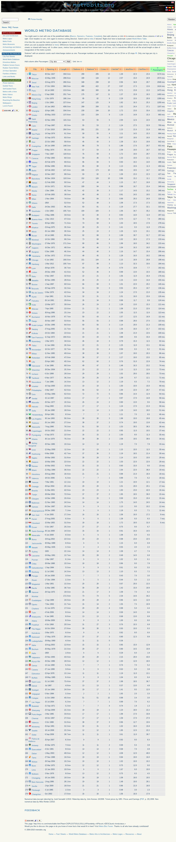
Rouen (34, 580)
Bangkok (35, 252)
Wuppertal (36, 584)
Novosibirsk (36, 382)
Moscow (35, 79)
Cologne (35, 698)
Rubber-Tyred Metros (11, 68)
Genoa (34, 666)
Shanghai (35, 111)
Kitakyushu (36, 617)
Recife (34, 588)
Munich (35, 187)
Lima (34, 770)
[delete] (41, 69)
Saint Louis (36, 682)
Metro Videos (8, 95)
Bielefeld (35, 706)
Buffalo (34, 678)
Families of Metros (9, 74)
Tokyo (34, 74)
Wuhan (34, 762)
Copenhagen (37, 431)
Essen (34, 527)
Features (89, 36)
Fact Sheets (55, 10)
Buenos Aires (37, 219)
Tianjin (34, 495)
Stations (76, 69)
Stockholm (36, 211)
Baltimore (35, 503)
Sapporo (35, 248)
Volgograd (36, 694)
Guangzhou (36, 146)
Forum (122, 10)
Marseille (35, 403)
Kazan (34, 519)
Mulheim (35, 774)
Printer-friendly (36, 19)
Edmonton (36, 674)
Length (64, 69)
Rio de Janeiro (37, 293)
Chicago (35, 260)
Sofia (34, 411)
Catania (35, 670)
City (35, 69)
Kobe (34, 305)
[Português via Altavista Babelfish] (172, 8)
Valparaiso (36, 657)
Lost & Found (8, 106)
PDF (142, 799)
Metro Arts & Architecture (89, 10)
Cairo (34, 126)
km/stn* (115, 69)
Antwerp (35, 745)
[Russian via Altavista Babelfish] (166, 10)
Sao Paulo (36, 134)
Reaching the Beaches (11, 100)
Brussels (35, 289)
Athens (34, 203)
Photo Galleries (8, 83)
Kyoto (34, 297)
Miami (34, 470)
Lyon (34, 268)
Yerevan (35, 482)
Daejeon (35, 462)
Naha (34, 645)
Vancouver (36, 366)
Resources (115, 10)
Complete (97, 36)
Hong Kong (36, 99)
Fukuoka (35, 301)
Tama (34, 758)
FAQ (10, 27)
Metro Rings (7, 97)
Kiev (33, 142)
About (129, 10)
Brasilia (35, 491)
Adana (34, 621)
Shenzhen (36, 370)
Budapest (35, 215)
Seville (34, 786)
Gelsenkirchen (37, 568)
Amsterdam (36, 350)
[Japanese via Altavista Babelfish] (172, 10)
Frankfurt (35, 625)
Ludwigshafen (37, 641)
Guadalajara (36, 600)
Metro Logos (104, 10)
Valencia (35, 478)
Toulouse (35, 423)
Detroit (34, 686)
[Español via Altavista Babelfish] (169, 8)
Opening (50, 69)
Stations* (91, 69)
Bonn (34, 766)
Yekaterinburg (37, 415)
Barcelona (36, 179)
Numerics (81, 36)
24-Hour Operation (10, 71)
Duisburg (35, 572)
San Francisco (37, 337)
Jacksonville (37, 543)
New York (35, 87)
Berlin (34, 171)
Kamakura (36, 633)
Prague (34, 150)
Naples (34, 458)
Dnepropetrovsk (38, 511)
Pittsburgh (36, 790)
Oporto (34, 605)
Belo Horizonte (37, 782)
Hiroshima (36, 474)
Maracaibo (36, 535)
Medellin (35, 281)
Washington (36, 244)
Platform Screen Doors (11, 65)
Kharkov (35, 228)
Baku (34, 276)
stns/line (129, 69)
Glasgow (35, 499)
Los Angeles (37, 419)
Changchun (36, 794)
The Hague (36, 629)
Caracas (35, 158)
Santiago (35, 138)
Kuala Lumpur (37, 325)
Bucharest (36, 317)
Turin (34, 613)
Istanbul (35, 386)
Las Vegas (36, 702)
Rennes (35, 466)
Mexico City (36, 95)
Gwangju (35, 486)
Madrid (34, 130)
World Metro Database (70, 10)
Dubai (34, 735)
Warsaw (35, 309)
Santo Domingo (38, 531)
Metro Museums (9, 44)
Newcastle (36, 427)
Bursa (34, 539)
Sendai (34, 399)
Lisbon (34, 272)
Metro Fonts (7, 41)
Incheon (35, 374)
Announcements (9, 50)
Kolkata (35, 333)
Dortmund (35, 637)
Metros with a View (10, 92)
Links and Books (9, 77)
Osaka (34, 115)
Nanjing (35, 329)
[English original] (172, 2)
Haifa (34, 653)
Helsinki (35, 407)
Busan (34, 236)
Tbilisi (34, 346)
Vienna (34, 163)
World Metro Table (139, 39)
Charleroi (35, 609)
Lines (103, 69)
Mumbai (35, 596)
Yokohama (36, 256)
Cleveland (36, 523)
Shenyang (36, 710)
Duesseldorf (36, 750)
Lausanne (35, 556)
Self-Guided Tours (9, 89)
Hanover (35, 592)
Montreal (35, 240)
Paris (34, 91)
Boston (34, 285)
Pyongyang (36, 435)
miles (92, 39)
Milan (34, 199)
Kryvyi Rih (36, 661)
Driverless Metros (9, 62)
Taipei (34, 166)
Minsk (34, 232)
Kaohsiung (36, 454)
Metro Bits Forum (106, 826)
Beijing (34, 103)
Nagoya (35, 175)
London (35, 107)
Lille (33, 362)
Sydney (35, 552)
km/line (142, 69)
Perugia (35, 576)
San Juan (35, 515)
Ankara (34, 313)
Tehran (34, 183)
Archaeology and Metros (12, 47)
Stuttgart (35, 690)
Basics (73, 36)
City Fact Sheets (9, 56)
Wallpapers (7, 103)
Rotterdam (36, 358)
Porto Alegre (37, 714)
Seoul (34, 83)
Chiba (34, 564)
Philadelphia (36, 390)
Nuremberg (36, 341)
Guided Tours (8, 86)
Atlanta (34, 439)
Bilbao (34, 354)
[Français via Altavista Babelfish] (166, 8)
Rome (34, 195)
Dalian (34, 754)
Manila (34, 191)
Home (47, 10)
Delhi (34, 207)
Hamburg (35, 264)
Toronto (35, 223)
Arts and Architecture (10, 36)
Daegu (34, 321)
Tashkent (35, 378)
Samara (35, 507)
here (56, 45)
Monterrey (36, 727)
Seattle (34, 731)
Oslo (33, 394)
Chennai (35, 718)
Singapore (36, 154)
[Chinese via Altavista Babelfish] (169, 10)
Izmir (34, 450)
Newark (35, 548)
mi (81, 62)
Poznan (35, 560)
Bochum (35, 649)
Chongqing (36, 778)
